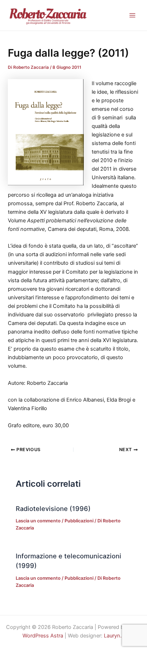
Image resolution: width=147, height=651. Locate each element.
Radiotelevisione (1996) (53, 508)
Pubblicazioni (79, 520)
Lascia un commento (38, 520)
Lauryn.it (114, 635)
